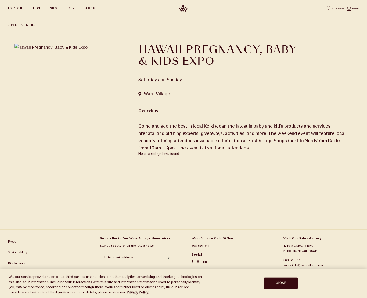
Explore (16, 8)
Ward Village (156, 93)
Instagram (198, 261)
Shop (55, 8)
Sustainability (17, 252)
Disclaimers (16, 263)
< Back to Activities (21, 25)
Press (12, 241)
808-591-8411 (201, 245)
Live (37, 8)
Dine (72, 8)
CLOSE (281, 283)
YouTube (205, 262)
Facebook (192, 261)
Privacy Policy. (138, 292)
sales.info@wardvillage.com (303, 265)
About (91, 8)
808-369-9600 (293, 260)
